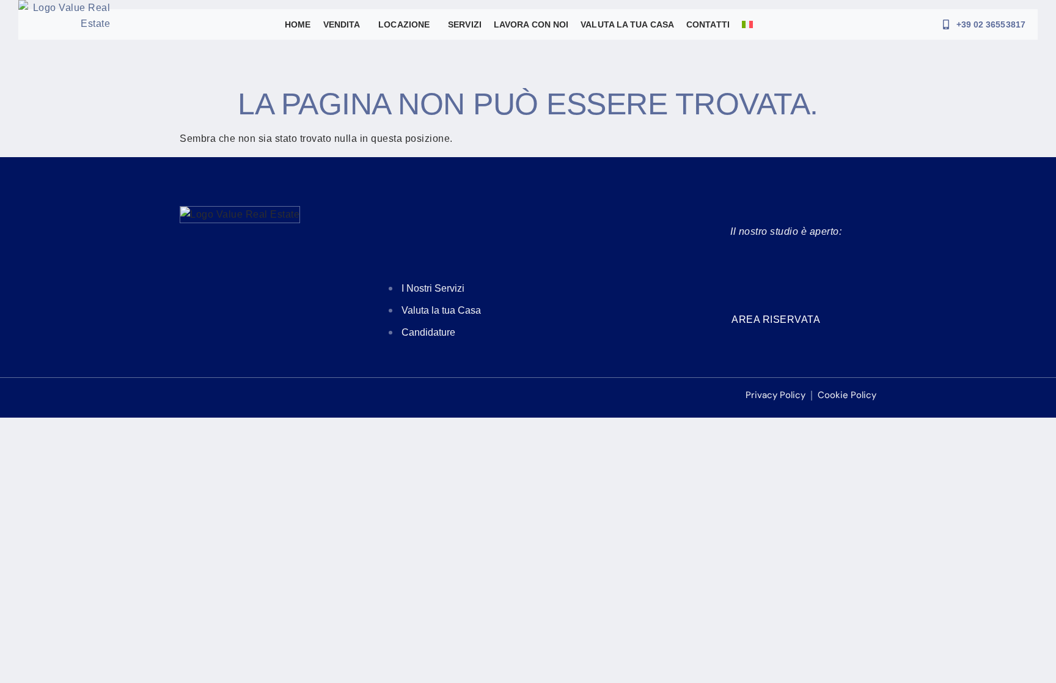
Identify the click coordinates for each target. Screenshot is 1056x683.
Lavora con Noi (531, 24)
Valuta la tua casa (627, 24)
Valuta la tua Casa (441, 310)
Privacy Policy (775, 395)
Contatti (708, 24)
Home (297, 24)
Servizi (465, 24)
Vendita (342, 24)
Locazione (404, 24)
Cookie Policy (847, 395)
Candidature (428, 332)
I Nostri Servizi (433, 288)
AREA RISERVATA (776, 319)
